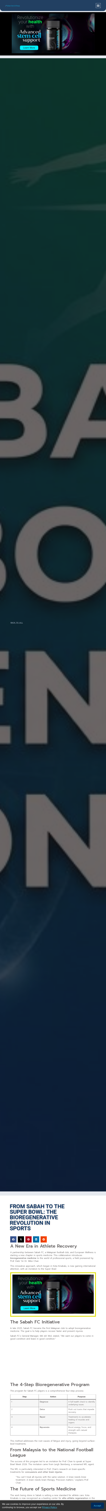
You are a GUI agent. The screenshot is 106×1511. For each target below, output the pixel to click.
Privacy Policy (49, 1507)
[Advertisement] (53, 1361)
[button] (98, 5)
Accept (97, 1505)
